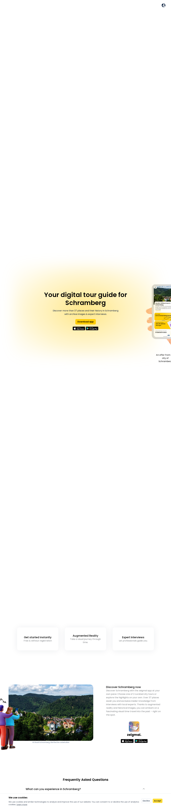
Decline (146, 800)
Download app (85, 321)
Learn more (22, 804)
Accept (157, 800)
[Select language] (163, 5)
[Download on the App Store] (79, 328)
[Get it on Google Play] (92, 328)
